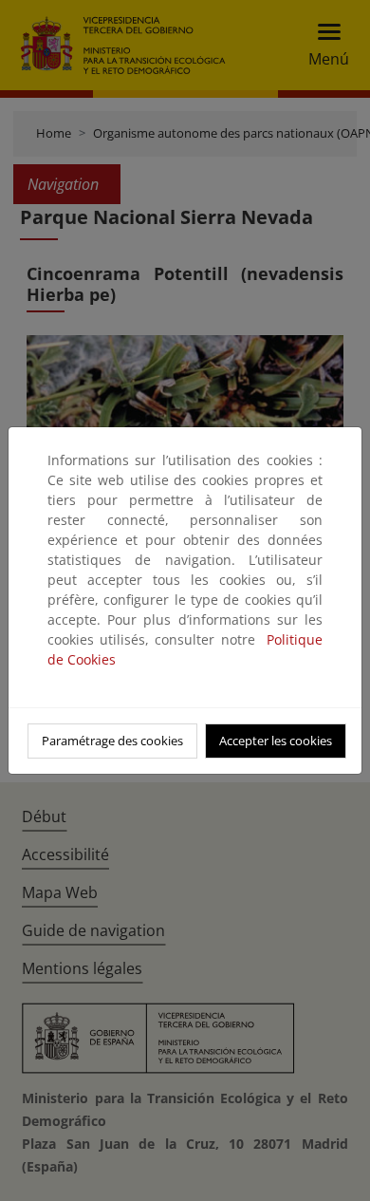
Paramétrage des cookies (112, 740)
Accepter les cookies (275, 740)
